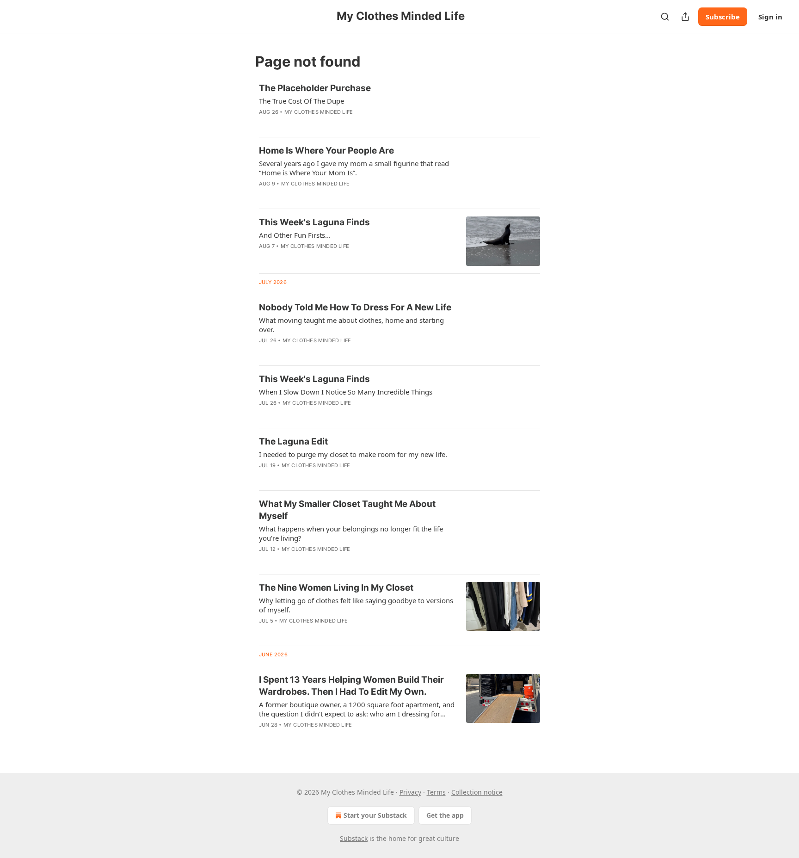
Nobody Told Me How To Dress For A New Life (355, 307)
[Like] (265, 258)
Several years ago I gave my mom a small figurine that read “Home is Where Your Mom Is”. (354, 168)
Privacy (410, 792)
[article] (399, 106)
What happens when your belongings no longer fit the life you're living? (351, 533)
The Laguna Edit (293, 441)
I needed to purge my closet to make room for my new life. (353, 454)
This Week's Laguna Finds (314, 222)
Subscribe (723, 16)
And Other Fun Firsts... (295, 235)
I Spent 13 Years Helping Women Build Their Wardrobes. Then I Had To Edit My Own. (351, 685)
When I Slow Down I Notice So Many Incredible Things (345, 391)
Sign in (770, 16)
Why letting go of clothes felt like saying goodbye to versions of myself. (356, 605)
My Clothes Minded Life (318, 112)
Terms (436, 792)
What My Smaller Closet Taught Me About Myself (347, 510)
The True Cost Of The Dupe (301, 100)
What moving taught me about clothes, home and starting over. (351, 324)
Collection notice (477, 792)
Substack (354, 838)
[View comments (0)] (330, 124)
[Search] (665, 16)
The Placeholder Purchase (315, 88)
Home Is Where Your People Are (326, 150)
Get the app (445, 815)
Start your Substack (375, 815)
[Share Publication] (685, 16)
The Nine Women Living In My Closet (336, 587)
